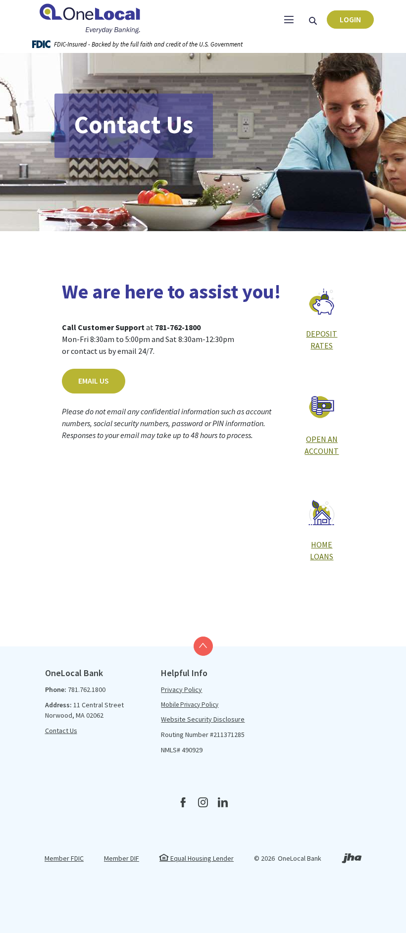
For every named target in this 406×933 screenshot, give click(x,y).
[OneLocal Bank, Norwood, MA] (91, 17)
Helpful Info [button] (184, 673)
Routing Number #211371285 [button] (203, 734)
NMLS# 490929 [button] (182, 749)
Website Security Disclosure (203, 719)
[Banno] (351, 875)
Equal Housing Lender (201, 858)
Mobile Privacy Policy (189, 704)
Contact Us (61, 730)
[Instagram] (203, 803)
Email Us (93, 381)
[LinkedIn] (223, 803)
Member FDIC (64, 858)
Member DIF (121, 858)
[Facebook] (183, 803)
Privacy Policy (181, 689)
